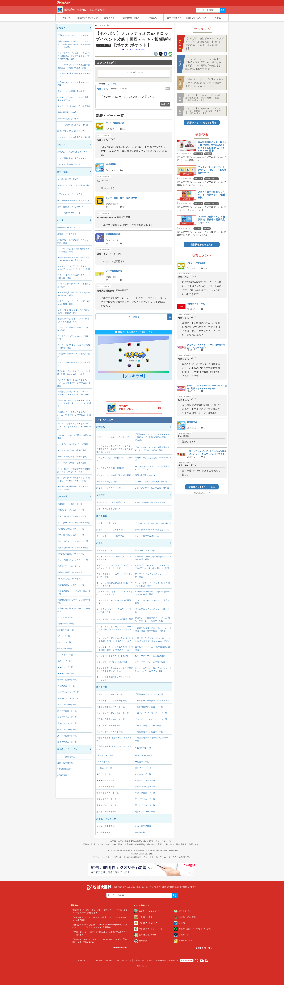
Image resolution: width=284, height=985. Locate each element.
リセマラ (66, 17)
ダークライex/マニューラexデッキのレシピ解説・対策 (74, 346)
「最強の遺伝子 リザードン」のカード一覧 (74, 601)
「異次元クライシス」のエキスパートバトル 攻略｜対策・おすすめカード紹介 (74, 415)
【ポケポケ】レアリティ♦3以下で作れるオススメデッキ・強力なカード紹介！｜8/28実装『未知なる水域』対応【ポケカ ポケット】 (204, 64)
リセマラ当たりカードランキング (71, 158)
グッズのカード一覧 (66, 686)
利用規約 (108, 960)
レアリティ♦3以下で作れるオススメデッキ (73, 75)
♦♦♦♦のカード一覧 (65, 655)
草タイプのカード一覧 (67, 704)
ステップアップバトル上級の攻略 (71, 450)
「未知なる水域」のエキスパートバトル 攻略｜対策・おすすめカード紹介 (73, 393)
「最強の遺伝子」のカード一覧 (70, 585)
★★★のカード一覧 (66, 673)
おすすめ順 (112, 84)
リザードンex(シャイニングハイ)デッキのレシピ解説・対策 (73, 311)
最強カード (109, 17)
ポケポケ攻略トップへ (126, 407)
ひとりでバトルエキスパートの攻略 (72, 444)
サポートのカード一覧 (67, 680)
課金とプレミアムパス (196, 17)
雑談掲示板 (62, 775)
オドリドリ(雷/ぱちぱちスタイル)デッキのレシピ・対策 (73, 293)
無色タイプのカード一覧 (68, 698)
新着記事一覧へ (121, 947)
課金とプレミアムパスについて (70, 131)
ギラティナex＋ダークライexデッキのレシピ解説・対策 (73, 302)
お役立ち (153, 17)
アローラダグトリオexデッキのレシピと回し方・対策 (73, 276)
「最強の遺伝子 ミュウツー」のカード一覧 (74, 610)
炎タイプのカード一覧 (67, 717)
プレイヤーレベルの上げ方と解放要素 (73, 106)
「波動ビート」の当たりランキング (72, 35)
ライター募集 (188, 960)
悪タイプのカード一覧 (67, 736)
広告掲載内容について (202, 493)
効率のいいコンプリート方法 (69, 194)
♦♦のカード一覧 (64, 642)
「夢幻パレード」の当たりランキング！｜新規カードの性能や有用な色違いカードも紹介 (73, 44)
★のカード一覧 (64, 661)
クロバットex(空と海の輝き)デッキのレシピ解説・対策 (73, 250)
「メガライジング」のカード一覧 (71, 516)
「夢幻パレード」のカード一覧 (70, 510)
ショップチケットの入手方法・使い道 (73, 137)
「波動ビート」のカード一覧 (69, 504)
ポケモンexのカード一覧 (68, 692)
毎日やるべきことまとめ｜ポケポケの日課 (73, 83)
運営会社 (150, 960)
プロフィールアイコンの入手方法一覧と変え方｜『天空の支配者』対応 (73, 66)
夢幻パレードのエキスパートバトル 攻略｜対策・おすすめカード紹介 (74, 372)
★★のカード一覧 (65, 667)
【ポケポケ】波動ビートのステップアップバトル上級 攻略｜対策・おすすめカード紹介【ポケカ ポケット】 (204, 43)
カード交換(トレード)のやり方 (70, 207)
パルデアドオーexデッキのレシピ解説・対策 (72, 328)
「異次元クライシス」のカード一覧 (72, 547)
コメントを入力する (134, 72)
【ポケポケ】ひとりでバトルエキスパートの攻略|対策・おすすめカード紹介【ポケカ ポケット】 (204, 82)
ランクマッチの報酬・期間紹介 (70, 91)
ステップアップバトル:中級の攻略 (72, 456)
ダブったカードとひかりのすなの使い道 (73, 186)
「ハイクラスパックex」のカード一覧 (73, 522)
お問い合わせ (174, 960)
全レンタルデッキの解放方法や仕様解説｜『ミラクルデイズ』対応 (73, 470)
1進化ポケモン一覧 (65, 624)
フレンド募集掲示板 (66, 757)
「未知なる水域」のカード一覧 (70, 529)
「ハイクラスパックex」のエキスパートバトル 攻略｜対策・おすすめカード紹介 (74, 383)
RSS (206, 960)
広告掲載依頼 (161, 960)
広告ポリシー (139, 960)
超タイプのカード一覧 (67, 742)
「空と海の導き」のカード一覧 (70, 535)
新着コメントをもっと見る (201, 487)
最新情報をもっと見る (202, 244)
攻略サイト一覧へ (204, 948)
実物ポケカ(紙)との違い (67, 118)
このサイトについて (83, 960)
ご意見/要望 (98, 960)
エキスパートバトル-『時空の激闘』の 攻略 (74, 436)
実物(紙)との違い (131, 17)
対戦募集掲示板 (64, 769)
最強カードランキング (67, 234)
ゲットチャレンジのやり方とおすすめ (73, 200)
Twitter (196, 960)
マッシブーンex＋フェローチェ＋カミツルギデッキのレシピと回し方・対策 (73, 267)
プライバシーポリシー (123, 960)
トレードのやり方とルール (68, 213)
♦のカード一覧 (63, 636)
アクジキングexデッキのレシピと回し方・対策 (73, 285)
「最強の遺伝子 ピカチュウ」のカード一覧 (74, 592)
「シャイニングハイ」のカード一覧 (72, 560)
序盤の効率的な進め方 (67, 112)
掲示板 (217, 17)
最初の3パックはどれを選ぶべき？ (72, 152)
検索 (223, 10)
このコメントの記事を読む (135, 50)
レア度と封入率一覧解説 (68, 179)
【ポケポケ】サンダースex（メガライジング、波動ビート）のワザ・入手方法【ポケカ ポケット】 (203, 110)
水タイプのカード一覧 (67, 711)
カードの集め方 (174, 17)
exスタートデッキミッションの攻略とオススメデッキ (73, 98)
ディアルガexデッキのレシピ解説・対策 (73, 364)
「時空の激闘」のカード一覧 (69, 572)
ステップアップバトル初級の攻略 (71, 463)
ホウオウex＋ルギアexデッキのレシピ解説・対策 (73, 241)
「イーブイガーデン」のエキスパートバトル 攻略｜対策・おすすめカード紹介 (74, 403)
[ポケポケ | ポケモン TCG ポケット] (63, 3)
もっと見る (133, 316)
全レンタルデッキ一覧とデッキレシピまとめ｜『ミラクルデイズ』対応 (73, 479)
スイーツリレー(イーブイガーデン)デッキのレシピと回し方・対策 (73, 258)
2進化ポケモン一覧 (65, 630)
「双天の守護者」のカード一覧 (70, 554)
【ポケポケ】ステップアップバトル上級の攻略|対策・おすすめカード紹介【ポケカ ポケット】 (203, 97)
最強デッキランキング (88, 17)
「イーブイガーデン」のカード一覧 (72, 541)
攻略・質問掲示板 (65, 763)
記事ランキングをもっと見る (201, 122)
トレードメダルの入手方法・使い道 (72, 125)
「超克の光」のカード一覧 (68, 566)
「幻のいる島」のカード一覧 (69, 579)
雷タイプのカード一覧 (67, 723)
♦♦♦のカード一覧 (64, 648)
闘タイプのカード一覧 (67, 729)
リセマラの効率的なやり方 (68, 164)
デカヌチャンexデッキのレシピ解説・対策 (73, 337)
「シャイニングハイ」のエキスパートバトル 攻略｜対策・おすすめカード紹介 (74, 427)
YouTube (202, 960)
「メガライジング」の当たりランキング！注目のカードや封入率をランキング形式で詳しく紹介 (73, 56)
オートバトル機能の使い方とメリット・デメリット (72, 487)
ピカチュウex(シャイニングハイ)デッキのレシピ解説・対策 (73, 320)
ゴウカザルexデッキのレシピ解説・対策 (73, 355)
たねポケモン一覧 (65, 617)
